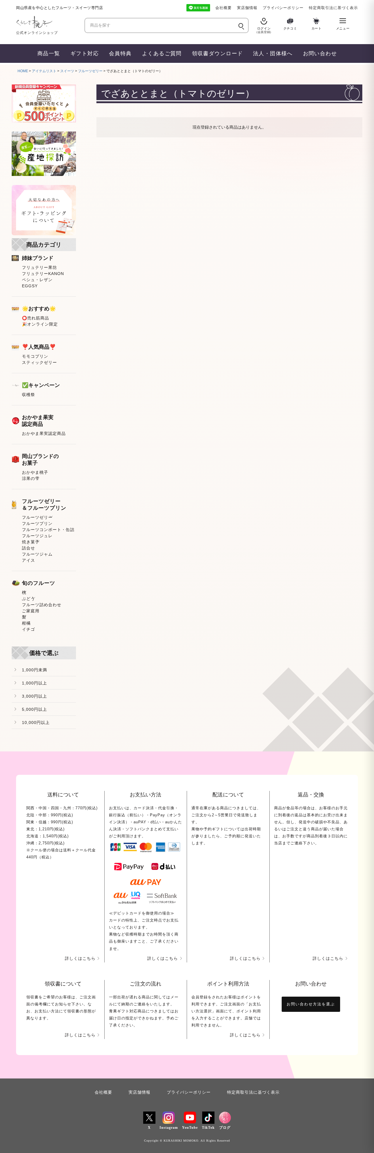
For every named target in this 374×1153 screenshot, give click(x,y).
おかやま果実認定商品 (44, 433)
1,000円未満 (34, 670)
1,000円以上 (34, 683)
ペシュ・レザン (37, 279)
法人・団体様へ (273, 53)
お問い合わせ (320, 53)
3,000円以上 (34, 696)
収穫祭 (28, 394)
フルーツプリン (37, 523)
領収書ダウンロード (217, 53)
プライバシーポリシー (283, 8)
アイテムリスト (44, 71)
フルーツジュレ (37, 535)
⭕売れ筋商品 (35, 318)
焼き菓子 (30, 542)
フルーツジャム (37, 554)
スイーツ (67, 71)
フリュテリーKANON (43, 273)
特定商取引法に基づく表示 (333, 8)
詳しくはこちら (80, 958)
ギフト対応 (84, 53)
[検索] (241, 25)
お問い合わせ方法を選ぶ (311, 1004)
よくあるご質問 (162, 53)
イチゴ (28, 629)
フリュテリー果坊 (39, 267)
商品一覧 (48, 53)
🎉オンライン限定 (40, 324)
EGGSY (30, 286)
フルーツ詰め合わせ (41, 604)
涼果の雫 (30, 478)
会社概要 (223, 8)
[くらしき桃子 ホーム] (48, 21)
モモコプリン (35, 356)
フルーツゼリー (90, 71)
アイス (28, 560)
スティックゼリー (39, 362)
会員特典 (120, 53)
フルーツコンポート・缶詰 (48, 529)
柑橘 (26, 623)
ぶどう (28, 598)
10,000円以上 (36, 722)
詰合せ (28, 548)
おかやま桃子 (35, 472)
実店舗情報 (247, 8)
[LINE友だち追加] (198, 7)
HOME (23, 71)
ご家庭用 (30, 611)
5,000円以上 (34, 709)
